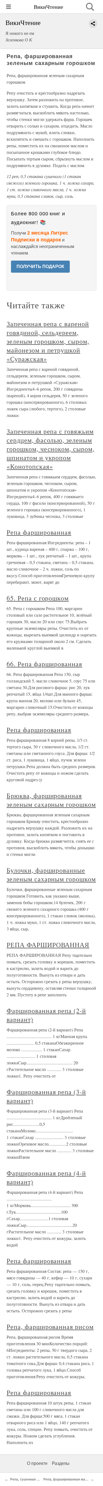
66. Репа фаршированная (44, 663)
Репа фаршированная (39, 532)
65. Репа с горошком (38, 598)
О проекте (37, 1463)
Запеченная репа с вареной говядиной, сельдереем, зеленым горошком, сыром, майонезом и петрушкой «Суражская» (48, 341)
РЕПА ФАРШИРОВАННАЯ (48, 944)
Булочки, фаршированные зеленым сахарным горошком (51, 874)
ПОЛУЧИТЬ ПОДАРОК (40, 266)
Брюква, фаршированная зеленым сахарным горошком (51, 800)
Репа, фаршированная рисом (50, 1326)
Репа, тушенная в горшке (30, 1479)
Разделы (60, 1463)
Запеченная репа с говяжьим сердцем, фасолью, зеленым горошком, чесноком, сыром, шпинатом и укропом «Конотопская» (50, 449)
